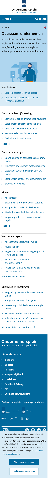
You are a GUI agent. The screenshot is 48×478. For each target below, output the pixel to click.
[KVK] (4, 418)
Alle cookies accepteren (24, 462)
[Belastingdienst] (28, 410)
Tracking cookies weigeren (24, 471)
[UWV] (27, 418)
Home (4, 27)
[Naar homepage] (24, 3)
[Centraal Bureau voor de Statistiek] (22, 418)
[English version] (45, 27)
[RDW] (14, 418)
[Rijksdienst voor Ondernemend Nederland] (10, 410)
